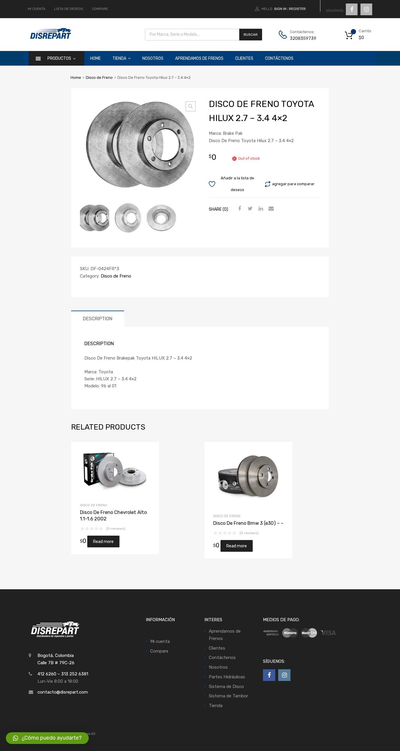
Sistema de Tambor (228, 696)
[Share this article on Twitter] (249, 208)
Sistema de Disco (226, 686)
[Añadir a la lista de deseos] (105, 471)
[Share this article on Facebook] (239, 208)
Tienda (119, 58)
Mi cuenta (160, 641)
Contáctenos (279, 58)
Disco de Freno (99, 77)
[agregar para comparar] (115, 471)
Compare (159, 651)
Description (97, 318)
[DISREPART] (50, 37)
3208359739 (303, 38)
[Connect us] (352, 9)
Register (297, 9)
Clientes (244, 58)
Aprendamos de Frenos (199, 58)
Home (95, 58)
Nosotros (152, 58)
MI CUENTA (36, 9)
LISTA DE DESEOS (68, 9)
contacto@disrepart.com (62, 692)
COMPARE (100, 9)
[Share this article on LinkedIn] (260, 208)
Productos (59, 58)
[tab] (97, 319)
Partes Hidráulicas (227, 677)
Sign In (280, 9)
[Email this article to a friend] (270, 208)
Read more (125, 471)
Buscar (251, 35)
